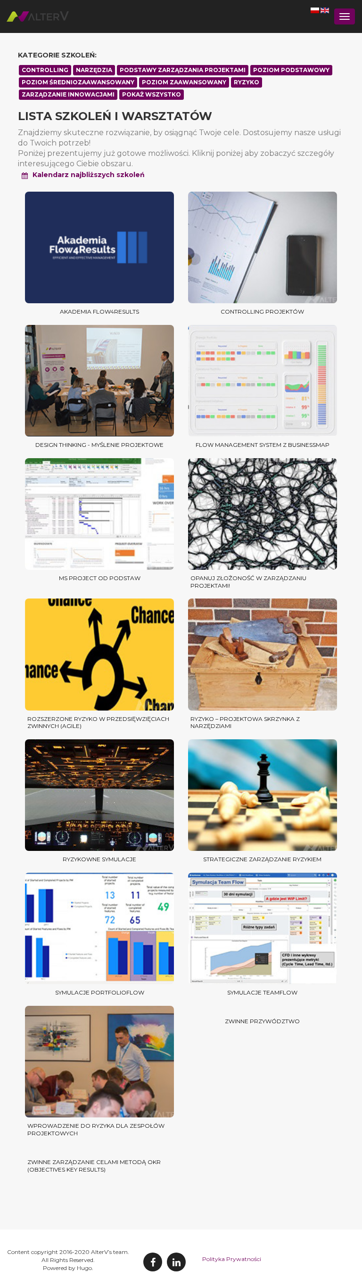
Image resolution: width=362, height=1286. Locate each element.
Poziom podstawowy (291, 69)
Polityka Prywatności (231, 1258)
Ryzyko (246, 82)
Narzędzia (94, 69)
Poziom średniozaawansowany (78, 82)
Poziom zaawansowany (184, 82)
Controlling (45, 69)
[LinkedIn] (176, 1262)
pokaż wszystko (151, 94)
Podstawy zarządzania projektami (183, 69)
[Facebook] (152, 1262)
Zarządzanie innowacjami (68, 94)
